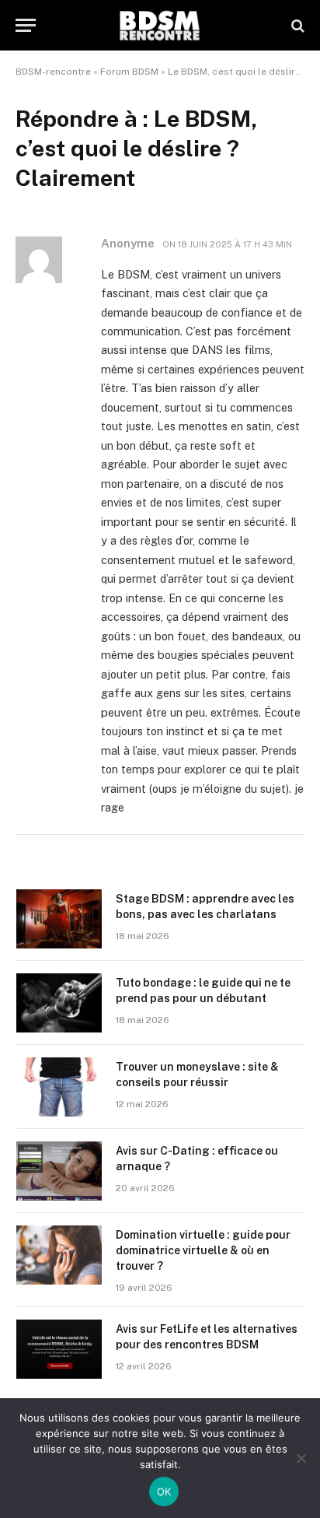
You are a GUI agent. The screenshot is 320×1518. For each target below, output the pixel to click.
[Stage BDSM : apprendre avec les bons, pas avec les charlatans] (59, 918)
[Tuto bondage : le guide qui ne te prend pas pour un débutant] (59, 1002)
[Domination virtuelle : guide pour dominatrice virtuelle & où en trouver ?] (59, 1255)
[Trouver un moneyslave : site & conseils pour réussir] (59, 1087)
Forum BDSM (129, 71)
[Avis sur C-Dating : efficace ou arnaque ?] (59, 1171)
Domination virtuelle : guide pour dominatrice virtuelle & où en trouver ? (203, 1250)
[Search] (296, 25)
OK (164, 1491)
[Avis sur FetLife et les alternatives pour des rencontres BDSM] (59, 1349)
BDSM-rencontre (53, 71)
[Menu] (26, 25)
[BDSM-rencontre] (160, 25)
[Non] (300, 1458)
